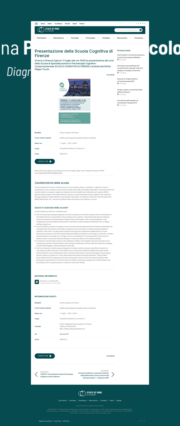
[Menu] (36, 23)
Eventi (75, 24)
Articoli (67, 24)
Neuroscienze (122, 38)
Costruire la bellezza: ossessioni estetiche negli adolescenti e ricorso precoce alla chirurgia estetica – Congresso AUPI (93, 375)
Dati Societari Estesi (101, 413)
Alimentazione (58, 38)
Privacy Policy (57, 421)
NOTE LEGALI (73, 413)
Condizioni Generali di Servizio (86, 413)
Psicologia (75, 38)
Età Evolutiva (41, 38)
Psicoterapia (90, 38)
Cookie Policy (65, 421)
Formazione (138, 38)
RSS (109, 413)
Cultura (112, 400)
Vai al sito (64, 334)
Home (43, 24)
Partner (82, 24)
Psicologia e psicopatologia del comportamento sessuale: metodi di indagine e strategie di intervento (130, 68)
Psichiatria (106, 38)
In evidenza (58, 24)
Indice (50, 24)
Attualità (119, 400)
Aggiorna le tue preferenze (46, 421)
